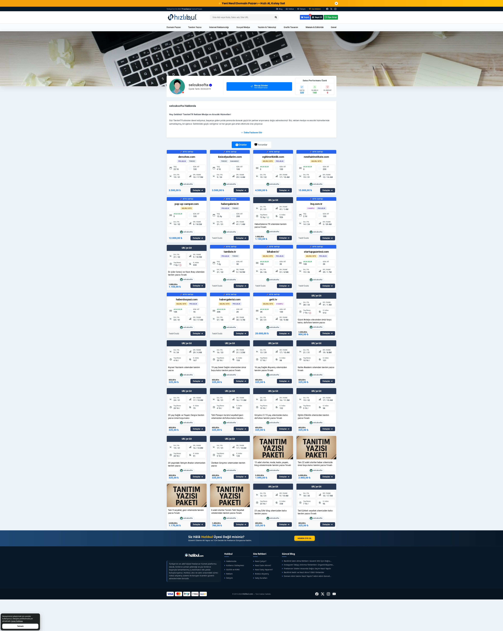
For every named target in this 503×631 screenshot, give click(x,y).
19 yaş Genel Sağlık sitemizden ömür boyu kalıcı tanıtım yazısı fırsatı (228, 368)
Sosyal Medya (243, 27)
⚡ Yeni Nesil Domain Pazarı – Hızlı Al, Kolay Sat (251, 3)
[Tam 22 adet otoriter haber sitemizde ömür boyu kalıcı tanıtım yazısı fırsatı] (316, 447)
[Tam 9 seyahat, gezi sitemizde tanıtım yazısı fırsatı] (187, 495)
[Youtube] (334, 594)
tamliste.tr (230, 251)
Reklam (229, 573)
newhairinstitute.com (316, 156)
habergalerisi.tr (230, 203)
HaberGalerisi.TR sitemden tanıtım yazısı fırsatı (271, 225)
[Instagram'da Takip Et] (335, 9)
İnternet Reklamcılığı (219, 27)
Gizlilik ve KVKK (233, 569)
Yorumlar (262, 144)
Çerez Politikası (17, 621)
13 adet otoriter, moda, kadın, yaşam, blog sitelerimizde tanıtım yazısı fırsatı (273, 463)
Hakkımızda (231, 561)
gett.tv (273, 299)
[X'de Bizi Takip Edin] (331, 9)
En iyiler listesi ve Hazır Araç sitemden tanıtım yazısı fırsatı (186, 273)
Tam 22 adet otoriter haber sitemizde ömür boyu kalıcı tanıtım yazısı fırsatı (315, 463)
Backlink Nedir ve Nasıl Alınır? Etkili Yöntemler (304, 572)
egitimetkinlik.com (273, 156)
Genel (333, 27)
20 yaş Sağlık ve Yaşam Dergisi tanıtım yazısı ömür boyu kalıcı (186, 416)
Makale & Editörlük (315, 27)
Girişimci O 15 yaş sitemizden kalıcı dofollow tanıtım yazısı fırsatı (271, 416)
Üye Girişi (332, 17)
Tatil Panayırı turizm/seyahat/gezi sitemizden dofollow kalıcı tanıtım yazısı (227, 417)
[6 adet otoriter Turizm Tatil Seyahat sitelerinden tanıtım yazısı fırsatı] (230, 495)
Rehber (291, 9)
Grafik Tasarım (291, 27)
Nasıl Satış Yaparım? (264, 569)
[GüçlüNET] (203, 594)
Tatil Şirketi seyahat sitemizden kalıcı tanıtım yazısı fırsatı (315, 512)
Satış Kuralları (261, 578)
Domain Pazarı (174, 27)
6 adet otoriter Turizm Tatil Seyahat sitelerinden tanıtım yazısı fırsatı (227, 511)
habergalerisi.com (229, 299)
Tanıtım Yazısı (194, 27)
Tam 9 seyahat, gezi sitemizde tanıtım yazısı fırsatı (186, 511)
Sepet (306, 16)
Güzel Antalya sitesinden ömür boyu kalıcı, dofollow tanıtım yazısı (314, 321)
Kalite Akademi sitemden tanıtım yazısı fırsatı (316, 368)
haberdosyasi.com (187, 299)
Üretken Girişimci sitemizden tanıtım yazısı (228, 464)
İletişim (303, 9)
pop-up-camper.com (187, 203)
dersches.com (186, 156)
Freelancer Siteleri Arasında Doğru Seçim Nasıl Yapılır (307, 568)
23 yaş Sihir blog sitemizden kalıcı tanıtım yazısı (271, 512)
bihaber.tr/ (273, 251)
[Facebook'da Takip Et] (317, 594)
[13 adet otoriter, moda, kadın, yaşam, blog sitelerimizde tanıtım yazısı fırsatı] (273, 447)
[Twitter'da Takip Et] (322, 594)
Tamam (20, 626)
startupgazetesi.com (316, 251)
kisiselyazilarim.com (230, 156)
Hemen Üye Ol (304, 538)
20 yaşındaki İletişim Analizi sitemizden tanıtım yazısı (186, 464)
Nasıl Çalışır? (260, 561)
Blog (280, 9)
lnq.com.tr (316, 203)
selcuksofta (188, 184)
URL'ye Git (273, 200)
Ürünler (243, 144)
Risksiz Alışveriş (262, 573)
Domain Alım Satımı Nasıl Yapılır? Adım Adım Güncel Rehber (306, 576)
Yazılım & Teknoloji (267, 27)
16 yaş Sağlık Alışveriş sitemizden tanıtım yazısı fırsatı (271, 368)
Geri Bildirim (316, 9)
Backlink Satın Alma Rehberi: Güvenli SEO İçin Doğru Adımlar (306, 561)
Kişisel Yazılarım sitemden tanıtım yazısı (184, 368)
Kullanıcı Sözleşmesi (235, 565)
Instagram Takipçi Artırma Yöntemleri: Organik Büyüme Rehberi (307, 564)
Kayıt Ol (318, 17)
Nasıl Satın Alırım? (263, 565)
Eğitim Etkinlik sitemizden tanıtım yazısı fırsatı (313, 416)
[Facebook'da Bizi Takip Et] (327, 9)
